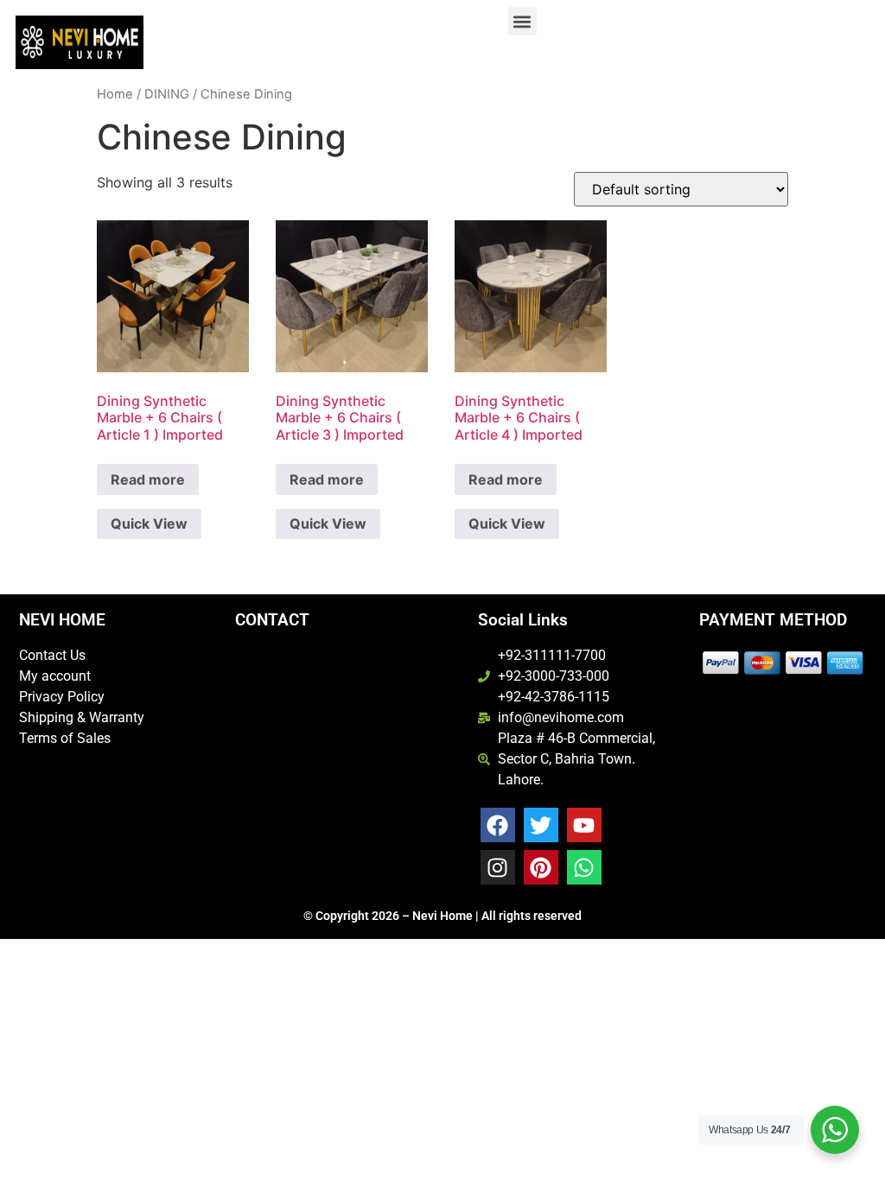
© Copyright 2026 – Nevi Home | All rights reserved (442, 916)
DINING (166, 94)
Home (115, 94)
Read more (148, 479)
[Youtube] (584, 825)
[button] (522, 21)
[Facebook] (498, 825)
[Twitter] (541, 825)
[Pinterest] (541, 867)
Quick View (149, 523)
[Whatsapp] (584, 867)
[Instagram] (498, 867)
